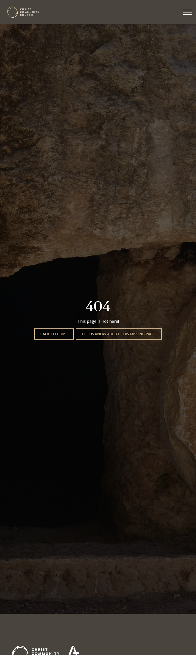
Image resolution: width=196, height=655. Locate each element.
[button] (187, 12)
